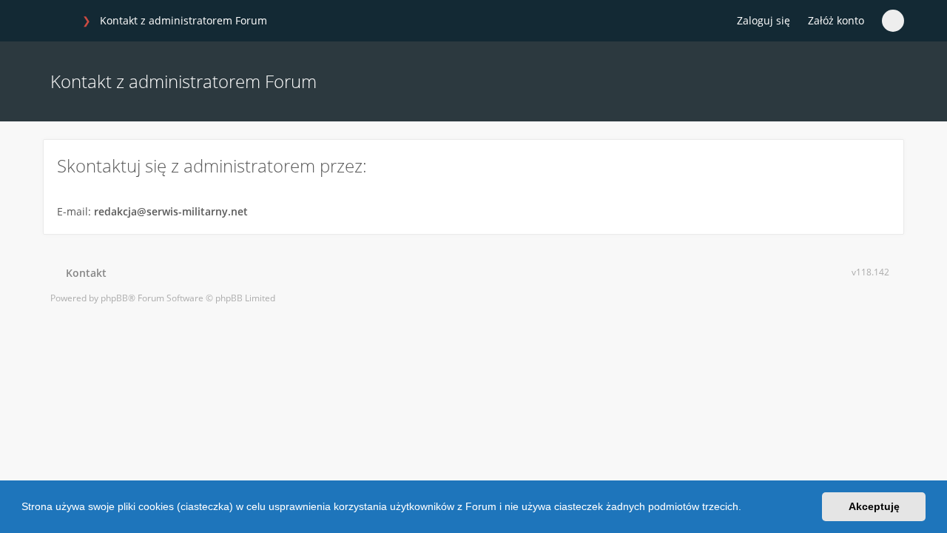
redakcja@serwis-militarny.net (171, 211)
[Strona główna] (58, 21)
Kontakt (83, 273)
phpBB (114, 298)
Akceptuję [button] (874, 506)
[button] (746, 508)
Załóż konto (836, 20)
